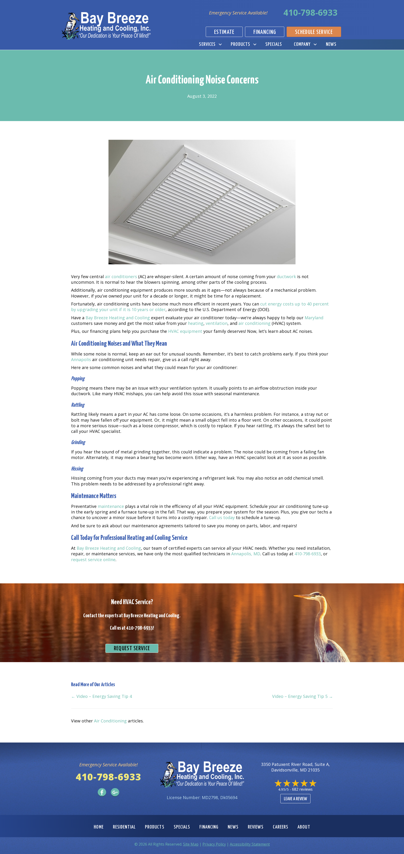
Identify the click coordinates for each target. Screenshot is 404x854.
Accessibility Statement (250, 844)
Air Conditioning (110, 721)
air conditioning (254, 323)
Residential (124, 827)
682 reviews (302, 789)
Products (240, 44)
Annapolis (81, 359)
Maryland (314, 317)
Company (302, 44)
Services (207, 44)
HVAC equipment (185, 331)
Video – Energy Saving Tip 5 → (302, 696)
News (331, 44)
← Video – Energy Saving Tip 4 (101, 696)
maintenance (111, 506)
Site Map (190, 844)
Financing (208, 827)
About (304, 827)
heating (195, 323)
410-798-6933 (310, 12)
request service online (93, 559)
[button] (220, 44)
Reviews (256, 827)
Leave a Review (295, 799)
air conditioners (121, 276)
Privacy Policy (214, 844)
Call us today (222, 517)
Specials (273, 44)
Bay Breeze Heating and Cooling (118, 317)
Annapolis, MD (245, 553)
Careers (280, 827)
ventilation (216, 323)
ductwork (286, 276)
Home (98, 827)
